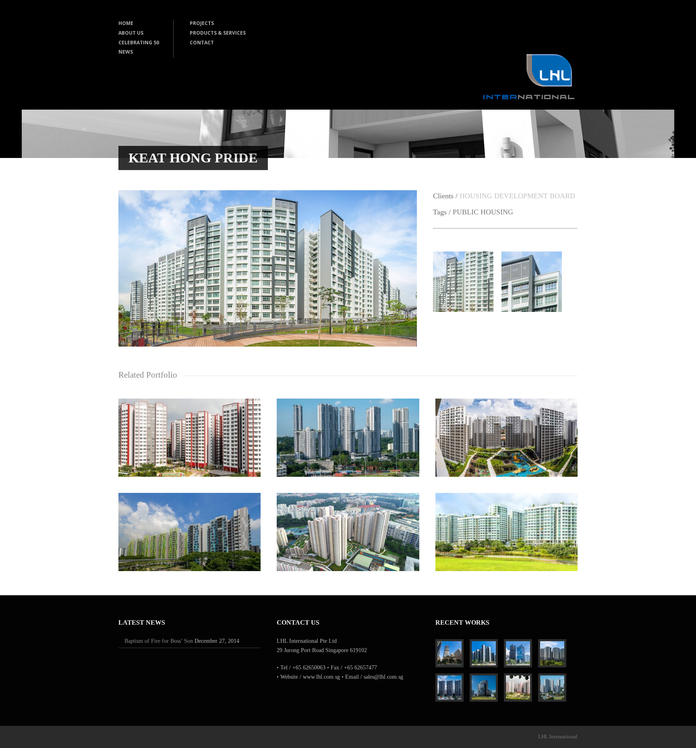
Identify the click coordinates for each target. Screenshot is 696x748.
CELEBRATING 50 (138, 42)
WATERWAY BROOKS (506, 528)
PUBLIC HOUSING (483, 212)
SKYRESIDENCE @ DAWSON (348, 433)
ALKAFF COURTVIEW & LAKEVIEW (189, 527)
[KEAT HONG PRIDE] (267, 345)
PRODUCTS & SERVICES (218, 32)
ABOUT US (130, 32)
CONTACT (202, 42)
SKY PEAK (348, 528)
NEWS (125, 51)
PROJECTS (202, 23)
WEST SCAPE (189, 433)
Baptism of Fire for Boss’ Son (158, 641)
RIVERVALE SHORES (506, 433)
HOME (125, 23)
